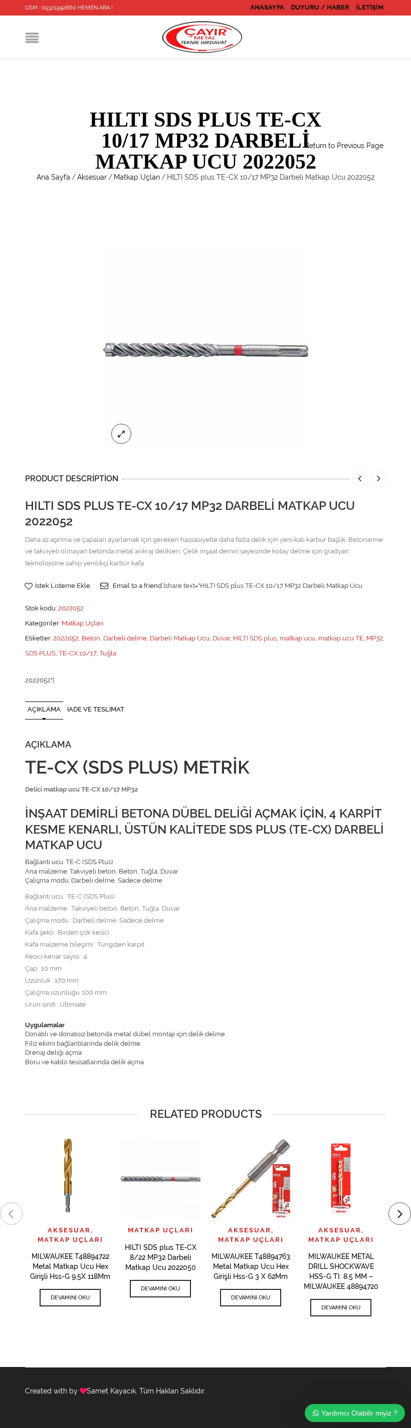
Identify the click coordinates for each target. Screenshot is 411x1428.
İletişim (369, 7)
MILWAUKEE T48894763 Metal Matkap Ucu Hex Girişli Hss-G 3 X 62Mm (251, 1266)
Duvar (221, 638)
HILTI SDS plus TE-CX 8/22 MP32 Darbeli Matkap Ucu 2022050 (160, 1257)
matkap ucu (297, 638)
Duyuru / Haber (320, 7)
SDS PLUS (40, 653)
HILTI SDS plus (255, 638)
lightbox (121, 434)
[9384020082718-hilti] (205, 349)
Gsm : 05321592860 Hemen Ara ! (69, 8)
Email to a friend (137, 585)
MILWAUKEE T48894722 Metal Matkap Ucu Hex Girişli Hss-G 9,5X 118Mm (70, 1266)
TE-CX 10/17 (77, 653)
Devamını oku (70, 1297)
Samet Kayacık (111, 1391)
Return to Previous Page (344, 146)
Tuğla (107, 653)
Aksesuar (92, 177)
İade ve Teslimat (95, 709)
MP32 (374, 638)
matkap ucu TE (340, 638)
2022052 (66, 638)
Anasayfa (267, 7)
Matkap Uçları (137, 177)
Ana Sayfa (53, 177)
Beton (91, 638)
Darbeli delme (125, 638)
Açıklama (44, 709)
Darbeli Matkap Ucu (180, 638)
